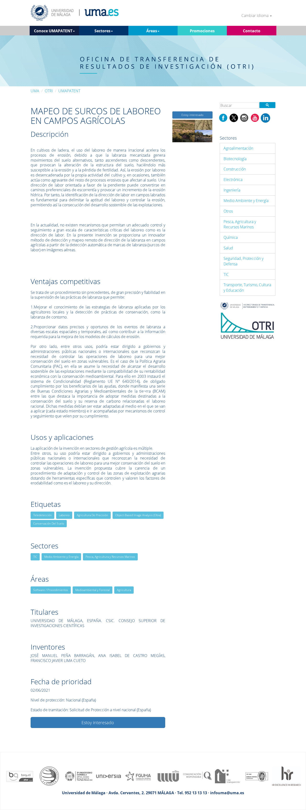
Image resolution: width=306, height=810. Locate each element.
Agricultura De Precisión (92, 515)
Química (231, 237)
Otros (228, 211)
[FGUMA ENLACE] (138, 775)
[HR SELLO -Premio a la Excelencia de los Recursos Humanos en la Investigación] (286, 775)
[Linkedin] (265, 117)
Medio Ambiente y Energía (61, 557)
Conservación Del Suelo (48, 523)
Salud (228, 248)
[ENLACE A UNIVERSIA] (108, 775)
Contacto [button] (251, 30)
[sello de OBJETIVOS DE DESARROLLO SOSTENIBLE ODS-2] (79, 775)
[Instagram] (244, 117)
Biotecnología (235, 158)
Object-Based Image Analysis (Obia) (138, 515)
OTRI (49, 90)
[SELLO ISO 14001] (256, 775)
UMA (35, 90)
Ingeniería (232, 190)
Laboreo (64, 515)
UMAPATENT (69, 90)
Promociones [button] (202, 30)
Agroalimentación (238, 148)
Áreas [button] (151, 30)
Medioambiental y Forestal (92, 590)
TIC (35, 557)
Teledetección (42, 515)
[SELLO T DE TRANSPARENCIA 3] (227, 775)
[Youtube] (255, 117)
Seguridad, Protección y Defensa (243, 261)
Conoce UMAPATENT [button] (53, 30)
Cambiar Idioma (255, 15)
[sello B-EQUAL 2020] (19, 775)
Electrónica (233, 179)
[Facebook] (223, 117)
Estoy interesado (98, 722)
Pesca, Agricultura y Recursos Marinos (110, 557)
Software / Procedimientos (50, 590)
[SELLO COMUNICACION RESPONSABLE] (197, 775)
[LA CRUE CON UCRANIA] (167, 775)
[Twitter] (234, 117)
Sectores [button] (102, 30)
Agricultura (124, 590)
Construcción (235, 169)
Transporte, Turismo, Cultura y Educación (247, 287)
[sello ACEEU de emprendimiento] (49, 775)
